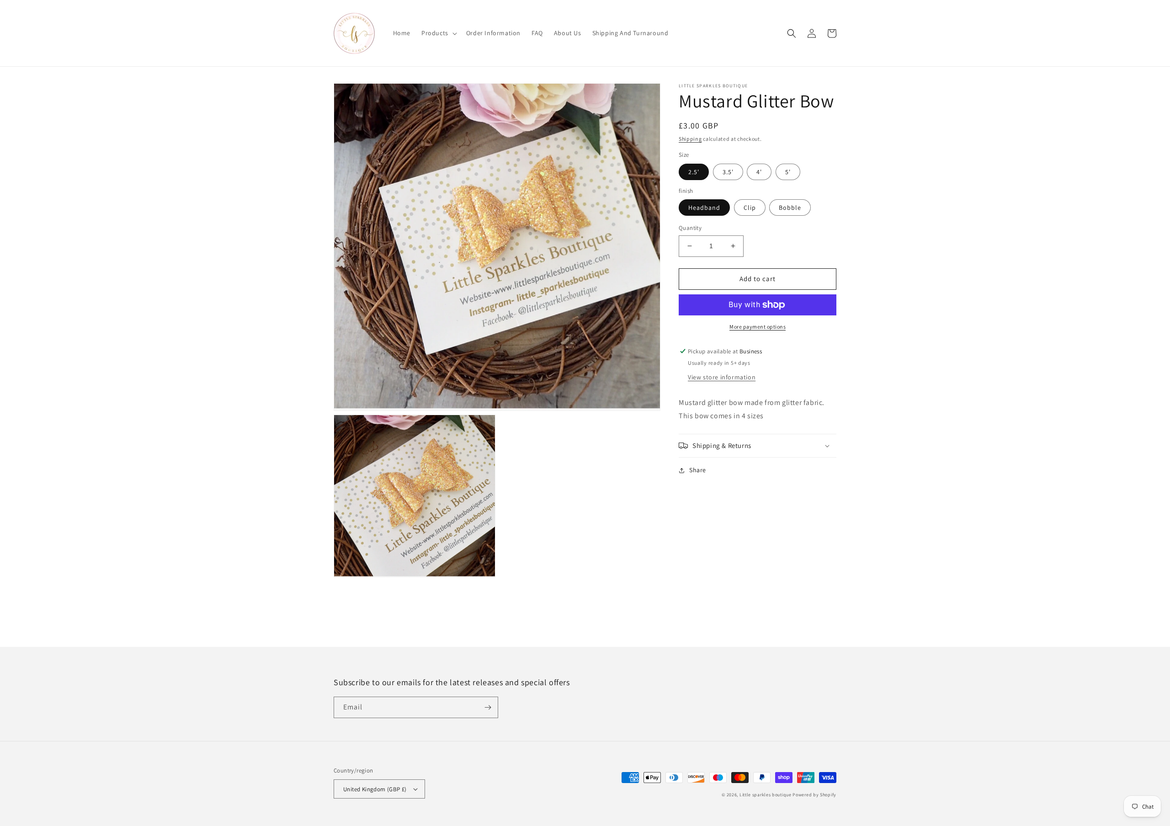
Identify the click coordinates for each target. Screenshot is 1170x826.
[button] (438, 33)
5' (788, 172)
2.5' (693, 172)
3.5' (728, 172)
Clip (750, 207)
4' (759, 172)
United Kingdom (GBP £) (375, 789)
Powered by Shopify (814, 795)
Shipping (690, 138)
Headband (704, 207)
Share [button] (697, 470)
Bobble (790, 207)
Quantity (690, 228)
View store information (721, 377)
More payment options (757, 326)
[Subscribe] (488, 707)
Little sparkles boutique (765, 795)
